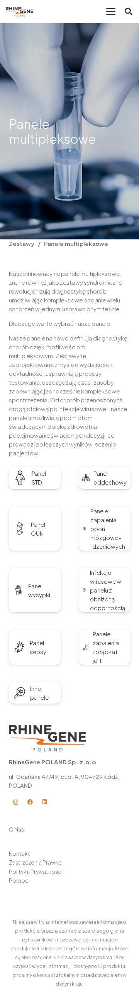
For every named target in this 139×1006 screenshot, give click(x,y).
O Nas (16, 829)
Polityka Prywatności (36, 871)
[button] (111, 11)
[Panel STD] (20, 478)
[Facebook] (30, 802)
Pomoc (19, 880)
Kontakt (19, 853)
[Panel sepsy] (19, 647)
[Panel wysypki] (19, 590)
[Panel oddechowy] (86, 477)
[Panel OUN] (20, 528)
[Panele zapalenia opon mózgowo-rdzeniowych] (84, 528)
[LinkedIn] (44, 802)
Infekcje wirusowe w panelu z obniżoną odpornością (107, 590)
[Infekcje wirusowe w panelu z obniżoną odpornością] (84, 590)
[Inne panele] (20, 693)
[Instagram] (15, 802)
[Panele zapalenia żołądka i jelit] (85, 647)
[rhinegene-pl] (19, 12)
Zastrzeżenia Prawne (35, 862)
